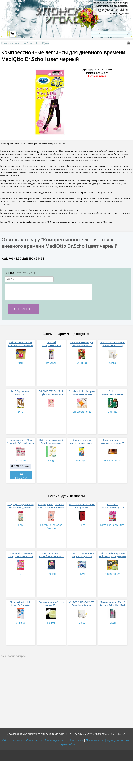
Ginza (112, 362)
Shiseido (20, 622)
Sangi (51, 460)
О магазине (34, 740)
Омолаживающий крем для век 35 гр (51, 603)
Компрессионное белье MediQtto (25, 43)
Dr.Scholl (51, 362)
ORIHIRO (82, 362)
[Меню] (4, 34)
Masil (112, 622)
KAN (20, 525)
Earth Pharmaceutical (112, 525)
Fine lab (51, 573)
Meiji (20, 362)
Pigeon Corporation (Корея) (51, 526)
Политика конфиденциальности (107, 740)
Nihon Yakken (113, 573)
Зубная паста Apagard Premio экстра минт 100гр (51, 443)
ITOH (20, 573)
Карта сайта (67, 744)
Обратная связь (12, 740)
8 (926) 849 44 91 (115, 9)
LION (82, 573)
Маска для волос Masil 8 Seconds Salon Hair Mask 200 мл (112, 605)
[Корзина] (12, 34)
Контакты (76, 740)
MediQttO (82, 460)
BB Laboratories (82, 411)
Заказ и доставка (56, 740)
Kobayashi (20, 460)
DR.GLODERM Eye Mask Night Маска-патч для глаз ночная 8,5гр (51, 394)
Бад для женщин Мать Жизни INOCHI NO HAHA (20, 441)
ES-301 (51, 622)
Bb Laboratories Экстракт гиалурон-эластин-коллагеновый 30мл (82, 394)
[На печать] (129, 44)
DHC (20, 411)
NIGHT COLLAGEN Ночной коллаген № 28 (51, 555)
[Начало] (66, 28)
